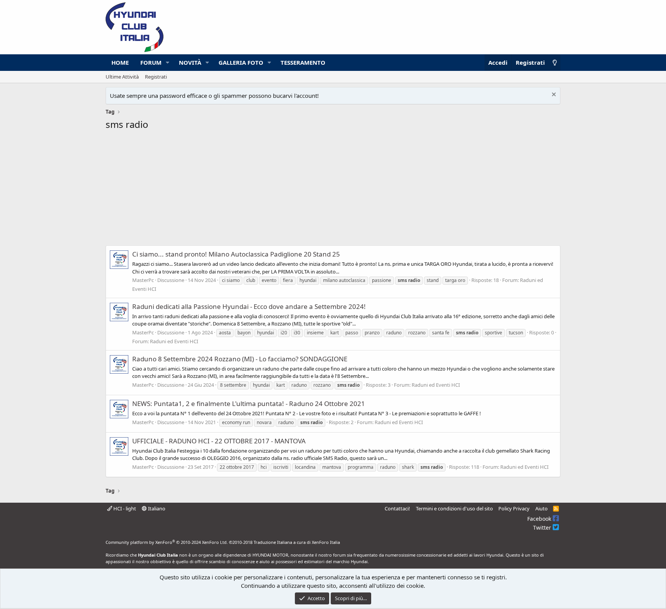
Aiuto (541, 508)
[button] (167, 62)
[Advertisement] (333, 190)
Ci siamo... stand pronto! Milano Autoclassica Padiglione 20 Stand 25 (236, 254)
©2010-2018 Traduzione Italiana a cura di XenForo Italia (284, 542)
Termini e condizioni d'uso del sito (454, 508)
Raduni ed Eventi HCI (174, 341)
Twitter (543, 527)
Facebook (540, 518)
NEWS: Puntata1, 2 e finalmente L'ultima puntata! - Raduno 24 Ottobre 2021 (248, 403)
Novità (190, 62)
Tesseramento (303, 62)
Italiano (156, 508)
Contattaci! (397, 508)
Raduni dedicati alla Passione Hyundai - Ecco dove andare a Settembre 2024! (249, 306)
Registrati (156, 76)
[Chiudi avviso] (553, 95)
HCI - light (124, 508)
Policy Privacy (514, 508)
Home (120, 62)
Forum (150, 62)
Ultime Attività (122, 76)
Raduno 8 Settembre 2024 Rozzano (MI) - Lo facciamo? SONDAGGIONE (239, 358)
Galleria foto (241, 62)
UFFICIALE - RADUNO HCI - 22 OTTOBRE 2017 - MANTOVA (219, 440)
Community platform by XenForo (167, 542)
